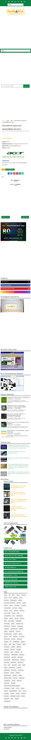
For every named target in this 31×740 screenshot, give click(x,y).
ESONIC (22, 618)
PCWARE (19, 667)
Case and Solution (9, 603)
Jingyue (12, 649)
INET (14, 644)
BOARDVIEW (13, 600)
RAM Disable (7, 675)
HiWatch (19, 639)
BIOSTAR (6, 600)
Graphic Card (8, 634)
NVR (20, 665)
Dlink (13, 613)
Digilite (16, 610)
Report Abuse (5, 479)
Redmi (20, 675)
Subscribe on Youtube (7, 288)
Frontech (7, 626)
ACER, (5, 133)
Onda (5, 667)
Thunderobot (13, 691)
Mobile (22, 659)
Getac (5, 631)
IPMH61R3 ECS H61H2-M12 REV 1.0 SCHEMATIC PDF (18, 397)
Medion (14, 657)
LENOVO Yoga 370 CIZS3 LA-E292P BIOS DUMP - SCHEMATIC (18, 423)
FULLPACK (19, 626)
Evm (5, 621)
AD (9, 595)
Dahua (20, 608)
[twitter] (9, 1)
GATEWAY (6, 628)
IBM (10, 644)
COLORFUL (17, 605)
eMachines (19, 615)
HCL (10, 636)
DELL (11, 610)
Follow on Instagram (7, 292)
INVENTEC (6, 647)
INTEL (24, 644)
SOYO (17, 688)
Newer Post (6, 217)
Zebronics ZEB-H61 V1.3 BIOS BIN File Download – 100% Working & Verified (16, 406)
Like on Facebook (6, 285)
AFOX (13, 595)
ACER (8, 120)
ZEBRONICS (7, 701)
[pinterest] (12, 1)
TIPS (20, 691)
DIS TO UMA (7, 613)
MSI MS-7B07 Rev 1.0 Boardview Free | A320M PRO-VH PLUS (17, 431)
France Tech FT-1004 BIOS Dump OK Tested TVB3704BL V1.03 (18, 494)
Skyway (13, 683)
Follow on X (5, 281)
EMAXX (6, 618)
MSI (5, 665)
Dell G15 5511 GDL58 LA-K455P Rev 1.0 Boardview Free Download (16, 414)
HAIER (20, 634)
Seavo (13, 680)
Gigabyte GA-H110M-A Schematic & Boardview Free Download (18, 508)
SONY (13, 688)
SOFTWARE (7, 688)
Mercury (20, 657)
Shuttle (19, 680)
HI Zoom (22, 636)
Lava (12, 652)
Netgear (14, 665)
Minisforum (15, 659)
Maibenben (15, 654)
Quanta (18, 672)
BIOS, (8, 133)
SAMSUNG (21, 678)
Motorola (20, 662)
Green (15, 634)
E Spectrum (7, 615)
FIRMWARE (18, 621)
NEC (9, 665)
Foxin (12, 623)
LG (21, 652)
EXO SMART (11, 621)
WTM (12, 698)
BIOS (12, 120)
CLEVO (11, 605)
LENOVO (17, 652)
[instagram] (18, 1)
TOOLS (24, 691)
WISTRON (6, 698)
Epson (16, 618)
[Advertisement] (15, 32)
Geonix (21, 628)
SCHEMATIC (7, 680)
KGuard (19, 649)
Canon (20, 600)
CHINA (24, 603)
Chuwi (6, 605)
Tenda (6, 691)
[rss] (15, 1)
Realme (15, 675)
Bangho (16, 597)
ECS (14, 615)
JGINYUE (19, 647)
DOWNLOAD (5, 160)
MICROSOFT (7, 659)
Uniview (23, 693)
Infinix (19, 644)
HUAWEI (23, 641)
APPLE (18, 595)
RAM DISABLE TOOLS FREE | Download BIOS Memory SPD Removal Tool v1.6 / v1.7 (19, 473)
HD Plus (15, 636)
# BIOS (12, 169)
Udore (17, 693)
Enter (11, 618)
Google (18, 631)
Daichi (6, 610)
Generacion (14, 628)
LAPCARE (6, 652)
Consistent (7, 608)
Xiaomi (17, 698)
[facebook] (6, 1)
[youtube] (21, 1)
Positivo (14, 670)
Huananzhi (16, 641)
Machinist (7, 654)
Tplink (12, 693)
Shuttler (6, 683)
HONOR (6, 641)
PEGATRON (7, 670)
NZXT (24, 665)
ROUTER (15, 678)
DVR (18, 613)
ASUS (5, 597)
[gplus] (24, 1)
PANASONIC (12, 667)
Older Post (25, 217)
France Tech (19, 623)
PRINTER (6, 672)
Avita (10, 597)
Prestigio (21, 670)
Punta (12, 672)
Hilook (13, 639)
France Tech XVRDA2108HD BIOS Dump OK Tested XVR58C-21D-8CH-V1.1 (19, 501)
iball (5, 644)
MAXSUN (22, 654)
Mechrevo (7, 657)
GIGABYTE (11, 631)
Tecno (22, 688)
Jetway (13, 647)
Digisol (22, 610)
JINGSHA (6, 649)
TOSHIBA (6, 693)
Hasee (6, 636)
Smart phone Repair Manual (12, 685)
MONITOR (6, 662)
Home (3, 120)
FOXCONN (6, 623)
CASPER (19, 603)
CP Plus (15, 608)
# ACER (7, 169)
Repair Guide (7, 678)
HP (10, 641)
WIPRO (23, 696)
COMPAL (24, 605)
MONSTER (13, 662)
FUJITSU (14, 626)
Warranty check (15, 696)
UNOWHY (6, 696)
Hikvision (7, 639)
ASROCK (24, 595)
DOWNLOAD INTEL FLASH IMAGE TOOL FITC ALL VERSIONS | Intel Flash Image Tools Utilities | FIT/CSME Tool (19, 447)
